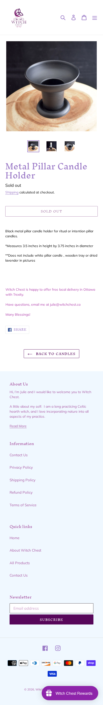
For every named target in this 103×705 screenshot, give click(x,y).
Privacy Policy (21, 467)
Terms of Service (23, 505)
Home (14, 538)
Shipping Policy (22, 480)
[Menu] (94, 17)
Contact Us (19, 455)
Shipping (11, 192)
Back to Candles (55, 354)
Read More (18, 426)
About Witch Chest (25, 550)
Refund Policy (21, 492)
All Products (20, 563)
